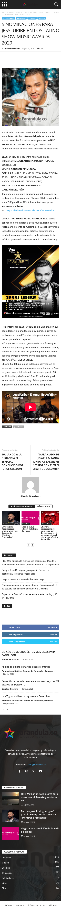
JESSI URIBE (18, 427)
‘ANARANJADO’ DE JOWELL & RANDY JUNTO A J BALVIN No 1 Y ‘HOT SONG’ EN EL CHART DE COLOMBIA (46, 462)
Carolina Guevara (10, 689)
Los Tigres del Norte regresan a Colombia (26, 696)
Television (7, 873)
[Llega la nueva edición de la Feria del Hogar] (31, 518)
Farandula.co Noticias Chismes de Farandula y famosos (27, 671)
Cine (4, 888)
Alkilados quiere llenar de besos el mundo (26, 666)
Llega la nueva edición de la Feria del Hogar (30, 528)
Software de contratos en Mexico (42, 905)
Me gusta (52, 627)
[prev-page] (28, 545)
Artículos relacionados (21, 506)
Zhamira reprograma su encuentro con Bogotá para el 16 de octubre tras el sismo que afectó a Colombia (49, 532)
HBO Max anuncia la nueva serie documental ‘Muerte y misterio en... (39, 797)
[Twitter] (12, 61)
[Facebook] (5, 61)
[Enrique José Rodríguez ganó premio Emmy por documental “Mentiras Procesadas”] (11, 518)
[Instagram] (27, 771)
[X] (34, 771)
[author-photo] (30, 485)
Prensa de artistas (10, 659)
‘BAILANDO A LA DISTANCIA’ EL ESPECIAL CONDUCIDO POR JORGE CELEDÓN (13, 462)
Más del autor (43, 506)
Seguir (53, 634)
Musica (42, 18)
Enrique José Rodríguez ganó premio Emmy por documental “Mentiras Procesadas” (10, 531)
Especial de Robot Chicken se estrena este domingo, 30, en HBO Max (30, 596)
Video (4, 883)
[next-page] (32, 545)
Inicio (4, 12)
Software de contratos (14, 905)
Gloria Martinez (12, 48)
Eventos (32, 18)
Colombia (21, 18)
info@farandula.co (37, 764)
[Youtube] (41, 771)
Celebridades (14, 12)
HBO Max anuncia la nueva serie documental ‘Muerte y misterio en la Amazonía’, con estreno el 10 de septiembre (30, 563)
